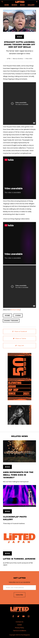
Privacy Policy (19, 628)
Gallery (31, 5)
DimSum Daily (15, 310)
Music (22, 5)
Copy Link (21, 345)
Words (14, 5)
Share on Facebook (20, 331)
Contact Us (19, 622)
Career (19, 625)
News (6, 5)
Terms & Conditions (19, 631)
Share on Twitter (20, 338)
